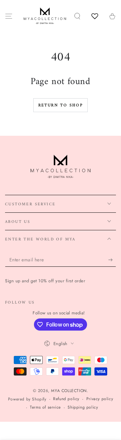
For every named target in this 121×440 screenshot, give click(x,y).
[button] (77, 16)
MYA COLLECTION (68, 391)
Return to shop (60, 105)
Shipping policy (83, 407)
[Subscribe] (112, 260)
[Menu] (8, 16)
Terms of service (45, 407)
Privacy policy (99, 399)
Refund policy (66, 399)
